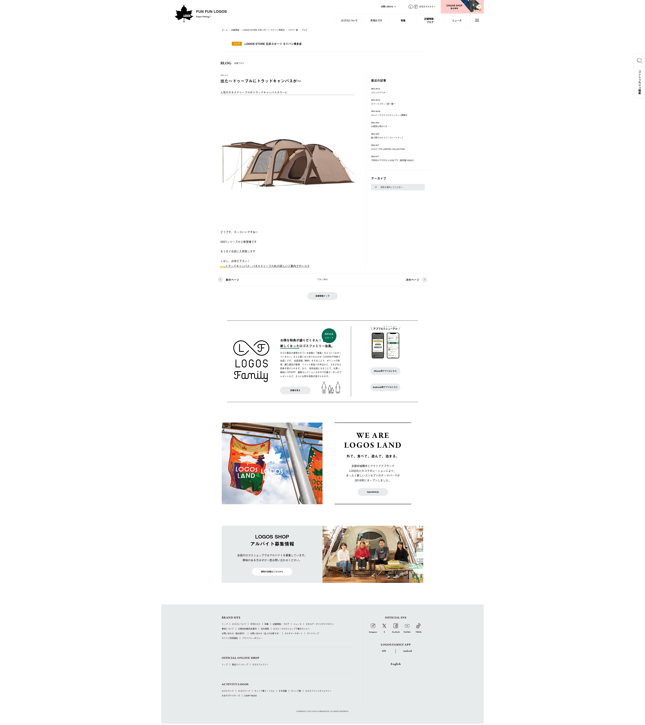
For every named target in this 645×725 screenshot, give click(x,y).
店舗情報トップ (322, 295)
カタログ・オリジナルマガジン (320, 624)
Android (407, 651)
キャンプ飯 (296, 691)
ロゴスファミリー (260, 665)
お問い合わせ (387, 6)
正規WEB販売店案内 (247, 629)
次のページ (412, 280)
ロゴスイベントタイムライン (318, 691)
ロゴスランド (228, 691)
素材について (228, 629)
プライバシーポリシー (252, 638)
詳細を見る (295, 390)
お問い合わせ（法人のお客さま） (265, 633)
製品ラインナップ (240, 665)
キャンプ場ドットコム (264, 691)
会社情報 (265, 629)
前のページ (232, 280)
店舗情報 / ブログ (281, 624)
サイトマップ (313, 633)
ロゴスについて (349, 20)
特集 (403, 20)
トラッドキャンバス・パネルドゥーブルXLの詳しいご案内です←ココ (267, 266)
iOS (384, 651)
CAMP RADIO (250, 696)
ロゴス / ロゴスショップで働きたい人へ (291, 629)
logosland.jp (373, 491)
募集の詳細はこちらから (272, 571)
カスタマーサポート (294, 633)
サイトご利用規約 (230, 638)
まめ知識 (283, 691)
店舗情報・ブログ (430, 20)
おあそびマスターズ (231, 696)
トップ (225, 624)
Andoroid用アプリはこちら (385, 387)
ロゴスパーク (244, 691)
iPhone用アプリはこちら (385, 370)
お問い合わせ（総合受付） (234, 633)
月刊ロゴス (376, 20)
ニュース (457, 20)
